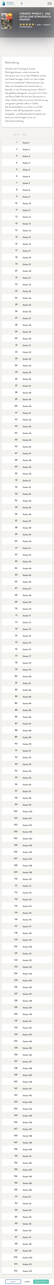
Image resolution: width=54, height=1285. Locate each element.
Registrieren (41, 1282)
